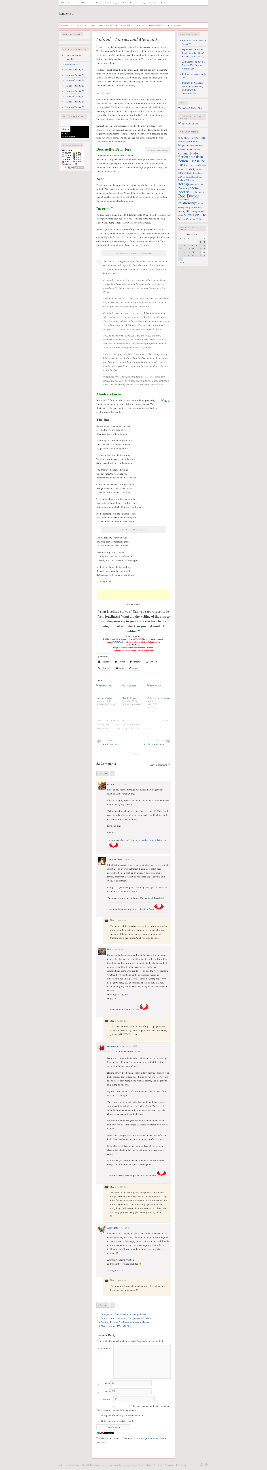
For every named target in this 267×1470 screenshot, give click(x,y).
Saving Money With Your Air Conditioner (193, 65)
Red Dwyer (188, 196)
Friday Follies (81, 25)
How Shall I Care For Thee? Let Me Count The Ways (194, 53)
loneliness (116, 728)
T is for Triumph (148, 1175)
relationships (187, 202)
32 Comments (164, 720)
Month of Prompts (196, 184)
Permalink (118, 720)
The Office (153, 3)
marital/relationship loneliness (156, 54)
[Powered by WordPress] (201, 1464)
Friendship (189, 169)
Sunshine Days (147, 909)
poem (126, 728)
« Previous (102, 773)
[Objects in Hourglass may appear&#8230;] (158, 690)
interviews (197, 173)
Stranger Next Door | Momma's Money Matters (123, 1314)
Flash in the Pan (66, 25)
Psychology (196, 192)
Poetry (127, 724)
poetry (183, 191)
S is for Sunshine (111, 744)
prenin (110, 784)
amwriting (199, 137)
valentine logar (114, 859)
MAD (93, 25)
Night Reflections (118, 642)
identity (189, 173)
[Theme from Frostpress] (206, 1464)
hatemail (199, 169)
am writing (182, 141)
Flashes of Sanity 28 (74, 80)
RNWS (200, 203)
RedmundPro (184, 199)
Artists (108, 724)
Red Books (96, 3)
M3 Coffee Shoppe (190, 177)
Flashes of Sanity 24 (74, 101)
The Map (142, 3)
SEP (188, 211)
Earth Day (134, 1009)
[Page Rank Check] (188, 123)
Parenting (183, 188)
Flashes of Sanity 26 (74, 90)
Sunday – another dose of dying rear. (149, 840)
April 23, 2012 (121, 784)
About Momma (82, 3)
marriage (184, 184)
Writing (199, 219)
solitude (135, 728)
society (194, 211)
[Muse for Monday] (107, 690)
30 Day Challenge (184, 138)
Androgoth (112, 1227)
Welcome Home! (67, 3)
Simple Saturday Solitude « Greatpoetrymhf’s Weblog (127, 1318)
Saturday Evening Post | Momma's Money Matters (125, 1322)
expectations (116, 192)
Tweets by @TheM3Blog (190, 108)
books (190, 149)
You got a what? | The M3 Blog (116, 1326)
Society (136, 724)
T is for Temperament (154, 744)
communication (188, 153)
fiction (183, 156)
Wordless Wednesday (155, 25)
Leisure (118, 724)
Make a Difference (186, 180)
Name (104, 1384)
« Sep (181, 262)
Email (104, 1392)
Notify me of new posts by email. (117, 1420)
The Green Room (128, 3)
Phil (184, 73)
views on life (148, 728)
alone (106, 728)
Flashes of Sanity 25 (74, 96)
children (197, 149)
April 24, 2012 (126, 1228)
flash (192, 156)
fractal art (188, 165)
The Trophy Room (167, 3)
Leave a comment (158, 764)
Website (106, 1399)
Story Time (140, 25)
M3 (180, 176)
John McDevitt (133, 644)
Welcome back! (72, 64)
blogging (183, 145)
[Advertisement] (133, 595)
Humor (181, 172)
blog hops (194, 145)
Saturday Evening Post (124, 25)
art (188, 141)
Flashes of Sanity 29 (74, 74)
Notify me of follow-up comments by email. (122, 1415)
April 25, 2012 (122, 1280)
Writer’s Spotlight (173, 25)
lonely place (119, 73)
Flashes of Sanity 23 (74, 107)
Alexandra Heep (115, 1045)
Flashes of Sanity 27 (74, 85)
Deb (109, 949)
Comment (104, 1348)
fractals (197, 165)
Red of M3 (187, 40)
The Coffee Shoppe (111, 3)
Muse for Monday (105, 25)
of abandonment (132, 59)
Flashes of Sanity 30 (74, 69)
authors (195, 141)
